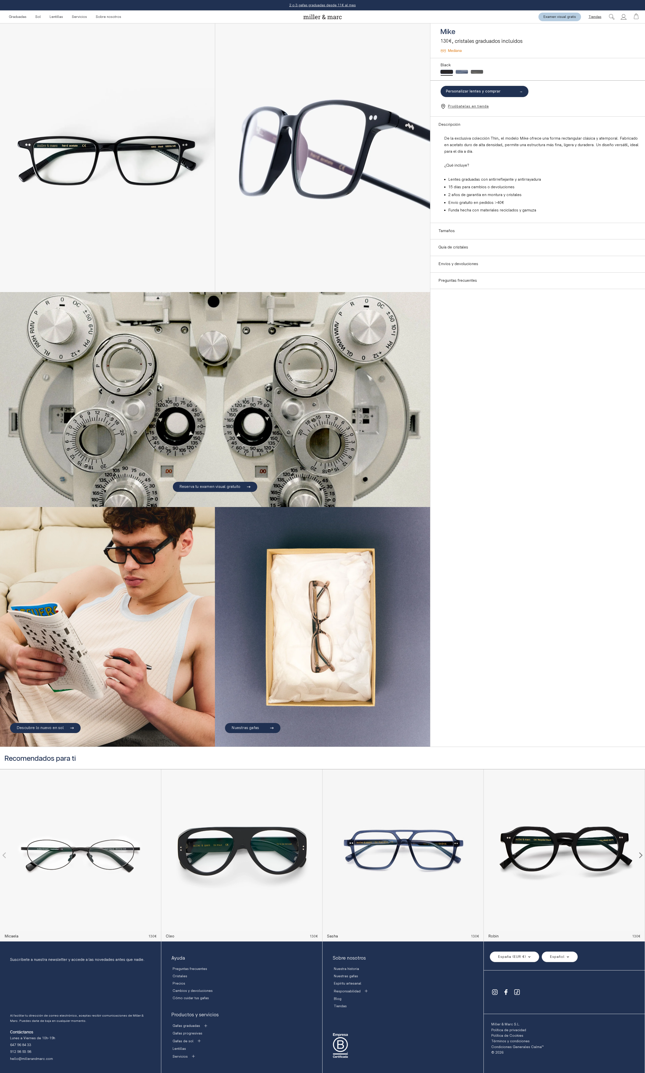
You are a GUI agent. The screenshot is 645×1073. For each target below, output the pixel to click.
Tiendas (595, 17)
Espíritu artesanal (347, 983)
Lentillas (56, 17)
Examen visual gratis (559, 17)
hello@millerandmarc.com (31, 1059)
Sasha (332, 936)
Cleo (170, 936)
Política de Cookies (507, 1035)
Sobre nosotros (108, 17)
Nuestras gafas (346, 976)
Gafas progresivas (187, 1033)
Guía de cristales (453, 247)
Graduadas (17, 17)
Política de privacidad (508, 1030)
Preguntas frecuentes (457, 280)
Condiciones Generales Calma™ (517, 1047)
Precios (179, 983)
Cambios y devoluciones (193, 991)
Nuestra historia (346, 969)
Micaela (11, 936)
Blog (337, 999)
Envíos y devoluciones (458, 264)
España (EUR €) (512, 957)
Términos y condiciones (510, 1041)
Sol (38, 17)
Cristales (180, 976)
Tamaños (446, 231)
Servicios (79, 17)
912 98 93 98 (20, 1052)
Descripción (449, 124)
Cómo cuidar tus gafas (191, 998)
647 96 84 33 (20, 1045)
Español (557, 957)
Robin (493, 936)
